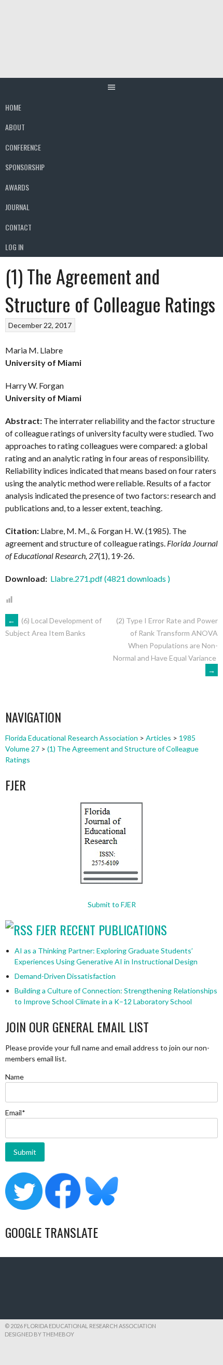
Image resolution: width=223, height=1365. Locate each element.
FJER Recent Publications (101, 929)
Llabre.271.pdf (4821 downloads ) (109, 578)
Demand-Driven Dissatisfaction (65, 976)
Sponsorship (25, 166)
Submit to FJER (112, 904)
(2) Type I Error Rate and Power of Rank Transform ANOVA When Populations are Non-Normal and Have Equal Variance (165, 645)
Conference (23, 147)
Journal (17, 206)
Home (13, 107)
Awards (17, 187)
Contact (18, 227)
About (15, 126)
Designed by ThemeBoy (39, 1334)
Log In (14, 246)
